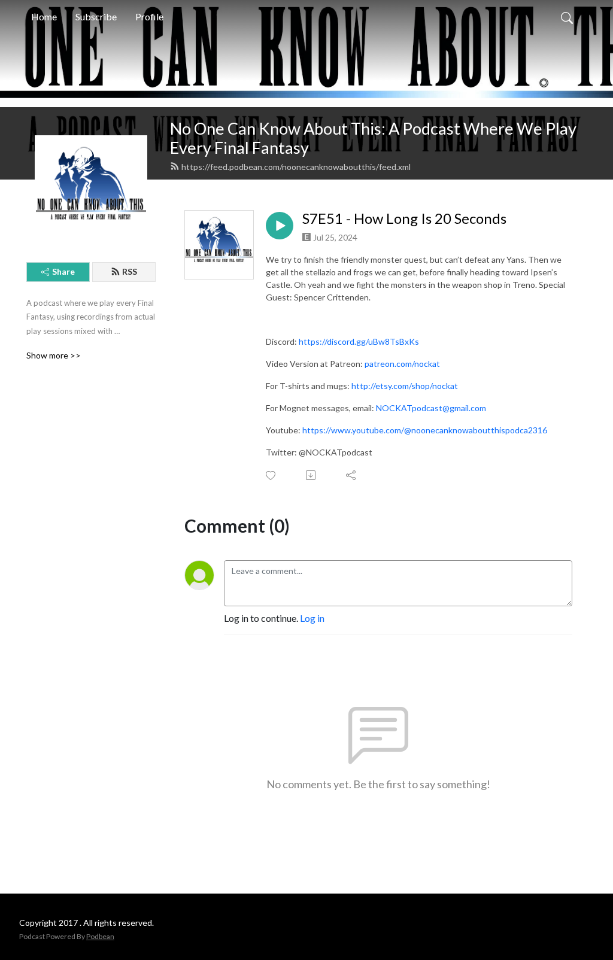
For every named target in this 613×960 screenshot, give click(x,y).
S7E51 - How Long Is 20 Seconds (404, 218)
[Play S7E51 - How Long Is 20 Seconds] (279, 225)
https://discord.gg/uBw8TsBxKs (359, 341)
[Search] (567, 17)
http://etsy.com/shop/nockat (404, 386)
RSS (129, 271)
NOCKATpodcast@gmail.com (431, 408)
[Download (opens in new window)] (311, 475)
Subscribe (96, 16)
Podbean (100, 936)
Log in (312, 618)
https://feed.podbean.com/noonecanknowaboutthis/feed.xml (296, 167)
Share (63, 271)
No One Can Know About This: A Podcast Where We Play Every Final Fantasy (373, 138)
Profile (149, 16)
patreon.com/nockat (402, 364)
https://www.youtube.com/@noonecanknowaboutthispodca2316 (424, 430)
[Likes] (271, 475)
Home (44, 16)
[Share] (352, 475)
